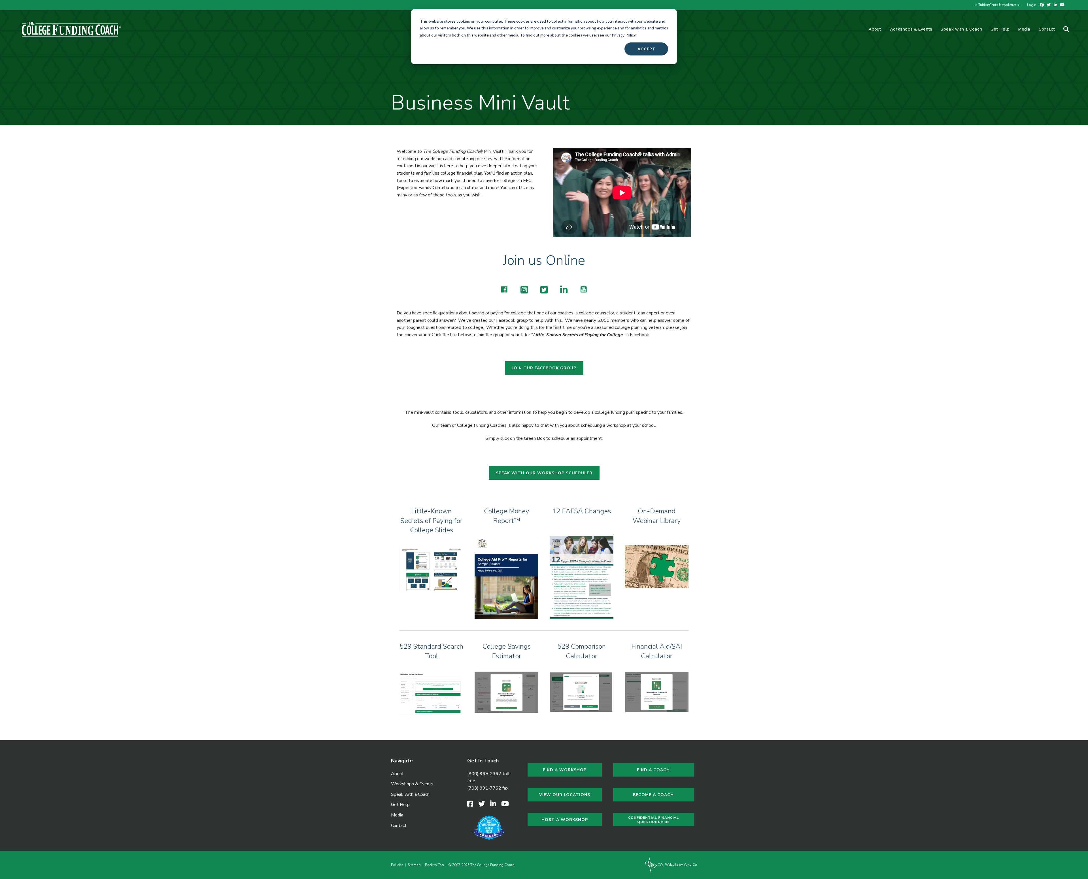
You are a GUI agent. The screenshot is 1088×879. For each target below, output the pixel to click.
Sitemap (414, 865)
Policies (398, 865)
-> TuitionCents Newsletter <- (997, 5)
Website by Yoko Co (680, 864)
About (875, 29)
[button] (504, 289)
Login (1031, 5)
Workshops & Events (910, 29)
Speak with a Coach (961, 29)
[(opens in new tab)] (431, 569)
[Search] (1062, 29)
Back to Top (434, 865)
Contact (1047, 29)
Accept (646, 48)
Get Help (1000, 29)
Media (397, 815)
